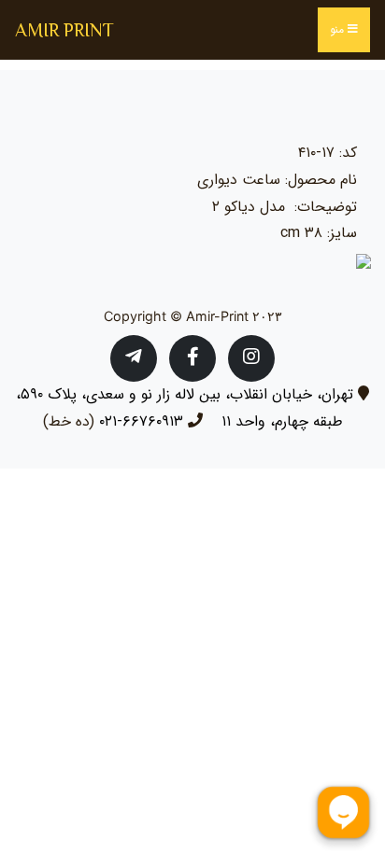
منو (339, 29)
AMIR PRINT (64, 30)
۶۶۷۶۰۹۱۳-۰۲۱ (141, 421)
